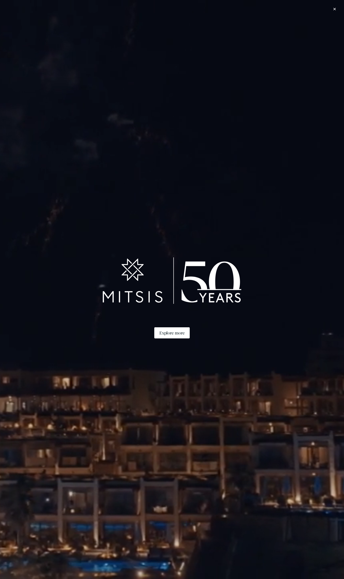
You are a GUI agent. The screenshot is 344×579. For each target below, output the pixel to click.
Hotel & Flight (293, 564)
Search (259, 564)
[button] (52, 3)
